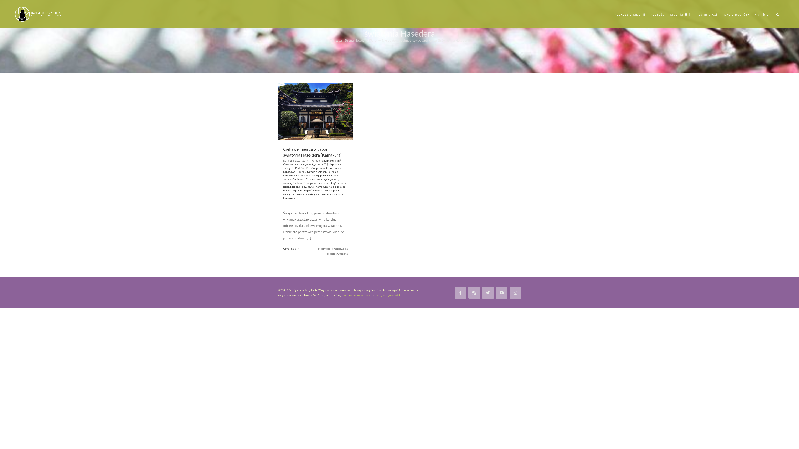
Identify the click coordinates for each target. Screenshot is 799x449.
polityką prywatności (388, 295)
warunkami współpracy (356, 295)
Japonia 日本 (322, 164)
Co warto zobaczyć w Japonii (322, 179)
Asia (289, 160)
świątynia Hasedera (319, 194)
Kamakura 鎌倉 (333, 160)
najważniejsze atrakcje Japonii (321, 190)
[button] (777, 14)
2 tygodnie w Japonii (316, 172)
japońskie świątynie (303, 187)
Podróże (300, 168)
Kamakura (322, 187)
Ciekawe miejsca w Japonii (298, 164)
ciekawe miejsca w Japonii (311, 175)
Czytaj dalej (290, 248)
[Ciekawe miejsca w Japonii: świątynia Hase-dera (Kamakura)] (315, 111)
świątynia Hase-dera (295, 194)
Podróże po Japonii (317, 168)
